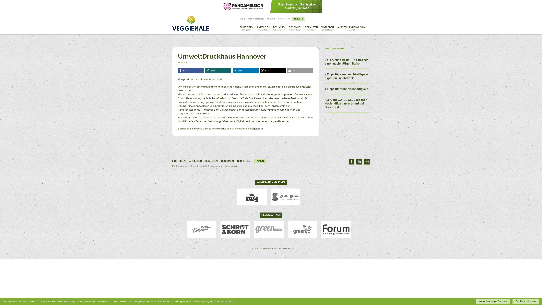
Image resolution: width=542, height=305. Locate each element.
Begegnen (295, 28)
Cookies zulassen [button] (525, 301)
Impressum (216, 166)
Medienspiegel (256, 19)
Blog (242, 19)
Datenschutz (231, 166)
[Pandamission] (271, 11)
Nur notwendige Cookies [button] (493, 301)
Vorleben (327, 28)
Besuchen (279, 28)
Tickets (298, 18)
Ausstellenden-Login (351, 28)
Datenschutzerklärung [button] (224, 301)
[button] (191, 70)
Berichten (311, 28)
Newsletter (284, 19)
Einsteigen (246, 28)
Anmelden (263, 28)
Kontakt (271, 19)
